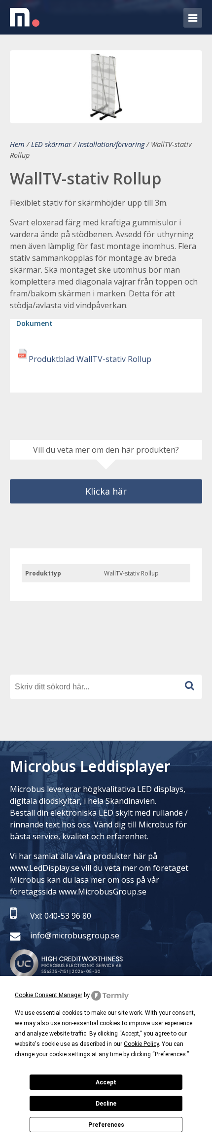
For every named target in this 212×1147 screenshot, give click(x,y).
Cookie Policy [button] (141, 1043)
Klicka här (106, 491)
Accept (106, 1082)
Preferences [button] (170, 1054)
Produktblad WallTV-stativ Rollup (90, 359)
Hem (17, 144)
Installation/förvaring (111, 144)
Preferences (106, 1124)
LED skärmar (51, 144)
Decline (106, 1103)
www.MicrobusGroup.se (102, 891)
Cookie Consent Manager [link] (48, 995)
